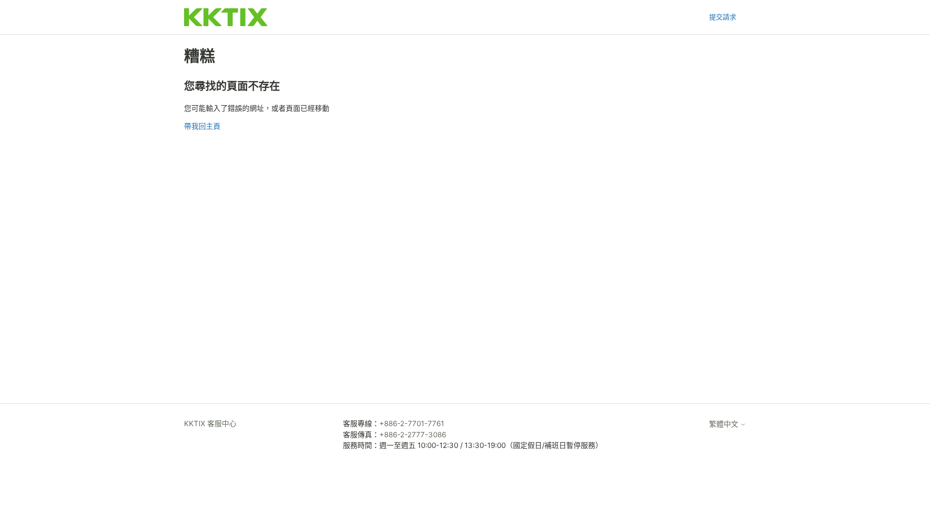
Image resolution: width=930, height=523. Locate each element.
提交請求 (722, 17)
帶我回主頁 (202, 126)
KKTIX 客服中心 (210, 423)
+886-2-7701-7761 (411, 423)
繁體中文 (724, 424)
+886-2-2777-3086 (412, 434)
